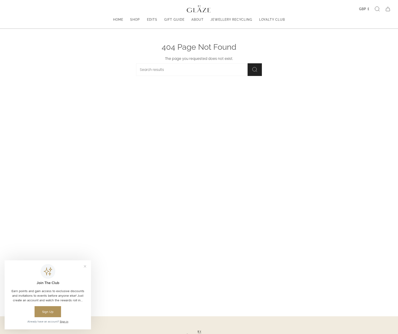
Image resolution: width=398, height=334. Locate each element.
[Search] (255, 69)
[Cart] (388, 8)
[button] (377, 8)
